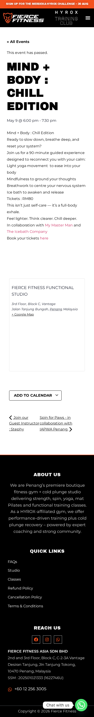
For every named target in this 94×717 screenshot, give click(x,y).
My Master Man (59, 225)
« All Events (18, 42)
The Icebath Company (27, 231)
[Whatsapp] (58, 639)
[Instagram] (47, 639)
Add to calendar (33, 395)
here (44, 238)
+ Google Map (23, 314)
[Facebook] (36, 639)
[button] (88, 18)
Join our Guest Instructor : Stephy (24, 423)
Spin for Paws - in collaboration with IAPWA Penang (56, 423)
